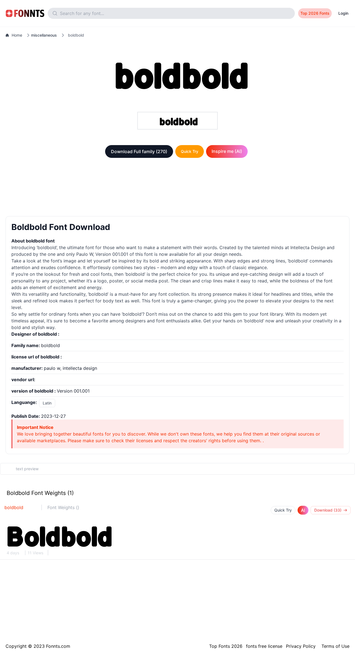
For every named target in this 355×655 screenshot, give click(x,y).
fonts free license (264, 646)
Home (17, 35)
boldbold (13, 507)
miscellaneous (44, 35)
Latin (47, 403)
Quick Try (189, 151)
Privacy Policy (301, 646)
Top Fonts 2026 (225, 646)
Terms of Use (335, 646)
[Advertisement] (177, 188)
